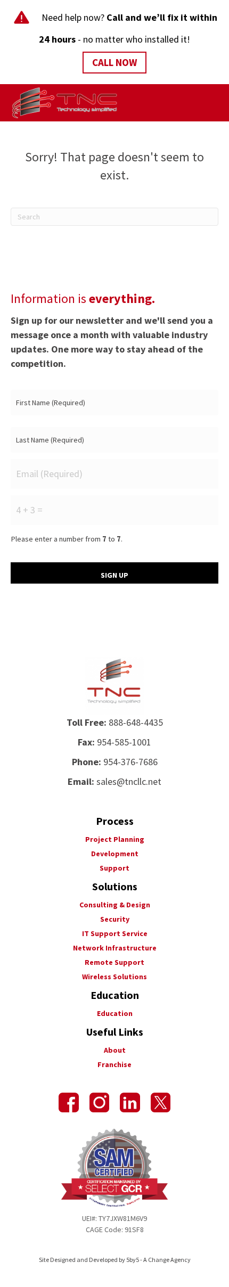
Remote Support (114, 962)
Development (114, 853)
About (115, 1050)
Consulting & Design (114, 904)
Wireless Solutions (114, 976)
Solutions (114, 886)
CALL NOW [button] (114, 62)
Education (115, 1013)
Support (114, 868)
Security (114, 919)
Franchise (114, 1064)
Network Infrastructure (115, 948)
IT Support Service (115, 933)
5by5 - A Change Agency (158, 1260)
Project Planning (114, 839)
